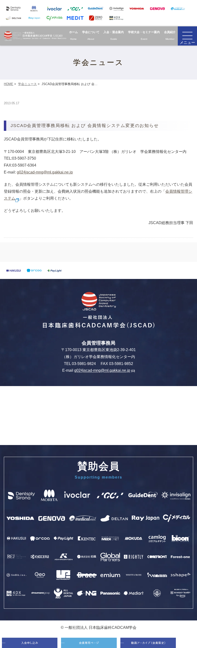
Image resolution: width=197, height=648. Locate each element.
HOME (8, 84)
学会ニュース (27, 84)
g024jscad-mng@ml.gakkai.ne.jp (45, 172)
